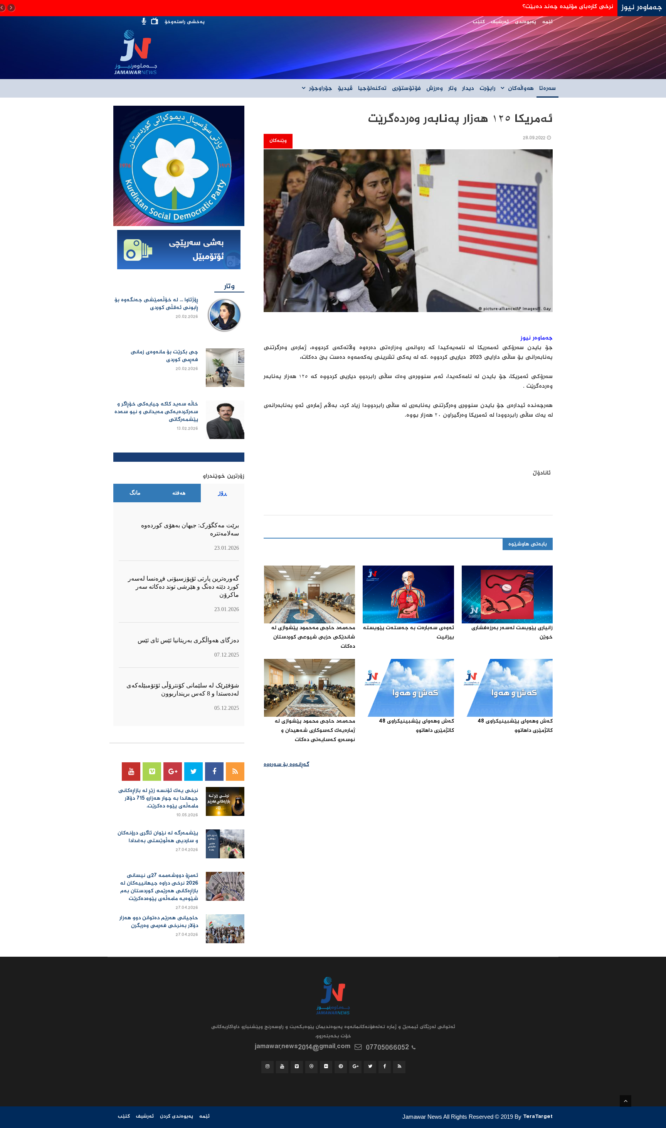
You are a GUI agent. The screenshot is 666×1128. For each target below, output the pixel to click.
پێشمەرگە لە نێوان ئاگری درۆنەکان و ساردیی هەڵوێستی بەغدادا (158, 837)
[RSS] (235, 771)
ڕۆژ (222, 493)
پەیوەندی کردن (176, 1116)
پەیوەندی (525, 22)
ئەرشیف (500, 22)
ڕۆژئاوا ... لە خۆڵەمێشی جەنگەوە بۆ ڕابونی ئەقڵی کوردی (156, 304)
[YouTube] (131, 771)
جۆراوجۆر (320, 88)
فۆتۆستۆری (406, 88)
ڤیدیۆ (345, 88)
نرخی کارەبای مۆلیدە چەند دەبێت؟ (567, 6)
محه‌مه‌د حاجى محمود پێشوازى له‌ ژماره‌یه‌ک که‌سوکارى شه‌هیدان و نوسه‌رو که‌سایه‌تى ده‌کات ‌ (315, 731)
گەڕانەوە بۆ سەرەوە (286, 764)
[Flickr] (326, 1067)
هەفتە (178, 493)
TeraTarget (538, 1117)
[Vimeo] (152, 771)
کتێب (479, 22)
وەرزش (434, 88)
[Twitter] (193, 771)
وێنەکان (278, 141)
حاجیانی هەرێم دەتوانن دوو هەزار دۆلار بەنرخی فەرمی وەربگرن (158, 922)
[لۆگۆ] (178, 166)
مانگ (135, 493)
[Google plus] (172, 771)
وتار (452, 88)
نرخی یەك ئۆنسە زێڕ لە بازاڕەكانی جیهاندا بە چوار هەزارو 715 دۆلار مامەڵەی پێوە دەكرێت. (158, 798)
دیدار (468, 88)
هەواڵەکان (521, 88)
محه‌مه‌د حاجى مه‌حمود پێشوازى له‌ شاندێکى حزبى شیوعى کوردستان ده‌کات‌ (313, 637)
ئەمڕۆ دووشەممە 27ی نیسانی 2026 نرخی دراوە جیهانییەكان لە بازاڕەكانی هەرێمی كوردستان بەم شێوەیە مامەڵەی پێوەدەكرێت (159, 887)
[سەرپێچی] (178, 250)
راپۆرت (487, 88)
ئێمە (547, 22)
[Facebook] (214, 771)
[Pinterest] (341, 1067)
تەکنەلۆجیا (372, 88)
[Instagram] (267, 1067)
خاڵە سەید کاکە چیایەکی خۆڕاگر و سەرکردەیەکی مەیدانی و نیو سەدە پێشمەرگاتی (156, 412)
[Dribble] (311, 1067)
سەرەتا (547, 88)
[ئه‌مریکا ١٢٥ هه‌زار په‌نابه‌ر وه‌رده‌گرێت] (408, 235)
